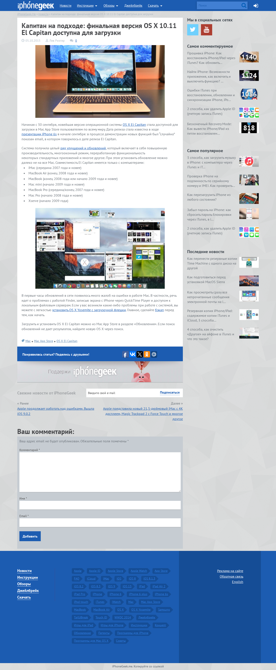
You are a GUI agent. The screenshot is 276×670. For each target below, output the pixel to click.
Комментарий (29, 450)
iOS (119, 578)
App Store (161, 571)
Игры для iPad (83, 625)
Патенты (104, 633)
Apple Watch (139, 571)
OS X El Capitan (134, 124)
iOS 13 (127, 586)
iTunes (100, 602)
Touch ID (101, 617)
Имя (23, 498)
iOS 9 (111, 586)
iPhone (97, 594)
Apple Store (115, 571)
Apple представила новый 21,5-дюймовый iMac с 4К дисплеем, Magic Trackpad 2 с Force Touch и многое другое (143, 413)
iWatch (116, 602)
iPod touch (81, 602)
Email (24, 516)
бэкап (159, 310)
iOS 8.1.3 (149, 578)
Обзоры (109, 5)
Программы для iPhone (132, 633)
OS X (120, 610)
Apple (78, 571)
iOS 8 (132, 578)
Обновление (82, 633)
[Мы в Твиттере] (192, 29)
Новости (65, 5)
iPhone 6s (161, 594)
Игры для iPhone (112, 625)
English (237, 582)
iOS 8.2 (78, 586)
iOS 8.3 (95, 586)
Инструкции (85, 5)
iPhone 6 (115, 594)
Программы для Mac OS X (91, 641)
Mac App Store (43, 341)
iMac (106, 578)
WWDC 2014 (122, 617)
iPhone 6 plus (138, 594)
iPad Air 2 (158, 586)
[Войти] (256, 5)
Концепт (160, 625)
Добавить (30, 536)
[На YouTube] (206, 29)
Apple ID (94, 571)
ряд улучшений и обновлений (83, 148)
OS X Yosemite (141, 610)
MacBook (80, 610)
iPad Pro (79, 594)
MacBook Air (101, 610)
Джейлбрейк (133, 5)
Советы (121, 641)
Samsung (164, 610)
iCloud (91, 578)
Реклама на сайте (230, 571)
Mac (28, 341)
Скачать (153, 5)
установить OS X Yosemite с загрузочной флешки (89, 310)
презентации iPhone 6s (39, 134)
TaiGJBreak (81, 617)
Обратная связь (231, 576)
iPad (142, 586)
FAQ (76, 578)
